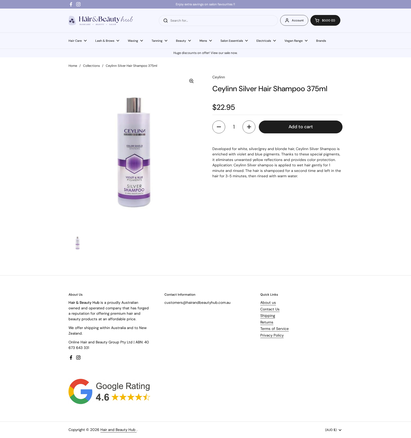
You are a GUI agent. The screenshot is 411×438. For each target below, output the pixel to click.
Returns (266, 322)
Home (72, 66)
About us (268, 302)
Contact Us (270, 309)
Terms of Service (274, 328)
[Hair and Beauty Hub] (100, 20)
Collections (91, 66)
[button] (325, 20)
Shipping (267, 315)
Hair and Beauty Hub (118, 429)
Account (298, 20)
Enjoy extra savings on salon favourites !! (205, 4)
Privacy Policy (272, 335)
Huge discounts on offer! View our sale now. (205, 53)
